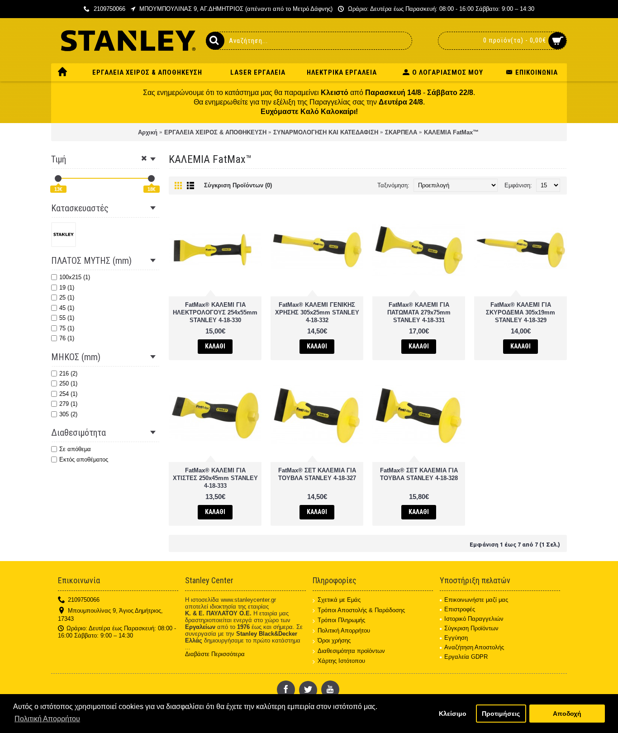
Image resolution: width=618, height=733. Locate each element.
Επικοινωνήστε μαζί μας (476, 599)
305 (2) (68, 414)
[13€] (58, 178)
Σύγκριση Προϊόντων (471, 628)
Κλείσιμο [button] (452, 713)
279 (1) (68, 403)
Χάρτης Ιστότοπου (341, 660)
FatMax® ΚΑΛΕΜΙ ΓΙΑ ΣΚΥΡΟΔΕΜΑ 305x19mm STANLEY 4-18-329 (520, 312)
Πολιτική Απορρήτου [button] (47, 719)
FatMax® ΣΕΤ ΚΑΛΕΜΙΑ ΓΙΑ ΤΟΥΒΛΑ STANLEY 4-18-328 (419, 474)
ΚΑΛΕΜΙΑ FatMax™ (451, 132)
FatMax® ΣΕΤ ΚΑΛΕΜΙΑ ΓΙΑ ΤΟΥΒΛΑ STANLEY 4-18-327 (317, 474)
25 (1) (66, 297)
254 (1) (68, 393)
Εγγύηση (456, 637)
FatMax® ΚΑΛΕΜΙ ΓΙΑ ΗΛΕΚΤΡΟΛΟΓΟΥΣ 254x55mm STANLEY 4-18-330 (215, 312)
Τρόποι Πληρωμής (341, 620)
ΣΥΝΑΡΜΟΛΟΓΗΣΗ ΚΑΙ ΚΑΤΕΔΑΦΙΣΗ (325, 132)
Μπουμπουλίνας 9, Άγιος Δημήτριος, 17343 (110, 614)
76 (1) (66, 338)
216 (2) (68, 373)
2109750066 (84, 599)
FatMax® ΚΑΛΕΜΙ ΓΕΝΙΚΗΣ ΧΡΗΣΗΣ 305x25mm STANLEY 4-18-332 (317, 312)
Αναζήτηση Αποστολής (474, 647)
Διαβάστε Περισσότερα (215, 654)
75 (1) (66, 328)
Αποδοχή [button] (567, 713)
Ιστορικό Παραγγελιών (474, 618)
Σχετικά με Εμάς (339, 599)
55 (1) (66, 317)
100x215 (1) (74, 277)
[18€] (151, 178)
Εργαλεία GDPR (466, 656)
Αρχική (147, 132)
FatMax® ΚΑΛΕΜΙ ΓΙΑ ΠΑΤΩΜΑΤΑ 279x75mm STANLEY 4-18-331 (419, 312)
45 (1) (66, 308)
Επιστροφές (459, 609)
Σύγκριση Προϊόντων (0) (238, 185)
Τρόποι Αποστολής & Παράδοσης (361, 610)
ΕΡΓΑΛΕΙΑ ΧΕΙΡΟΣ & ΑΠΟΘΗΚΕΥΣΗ (215, 132)
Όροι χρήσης (334, 640)
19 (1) (66, 287)
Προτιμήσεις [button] (501, 713)
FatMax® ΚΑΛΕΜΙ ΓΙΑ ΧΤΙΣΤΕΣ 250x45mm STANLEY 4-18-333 (215, 478)
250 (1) (68, 383)
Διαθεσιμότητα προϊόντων (351, 650)
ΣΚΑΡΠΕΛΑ (401, 132)
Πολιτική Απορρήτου (344, 630)
